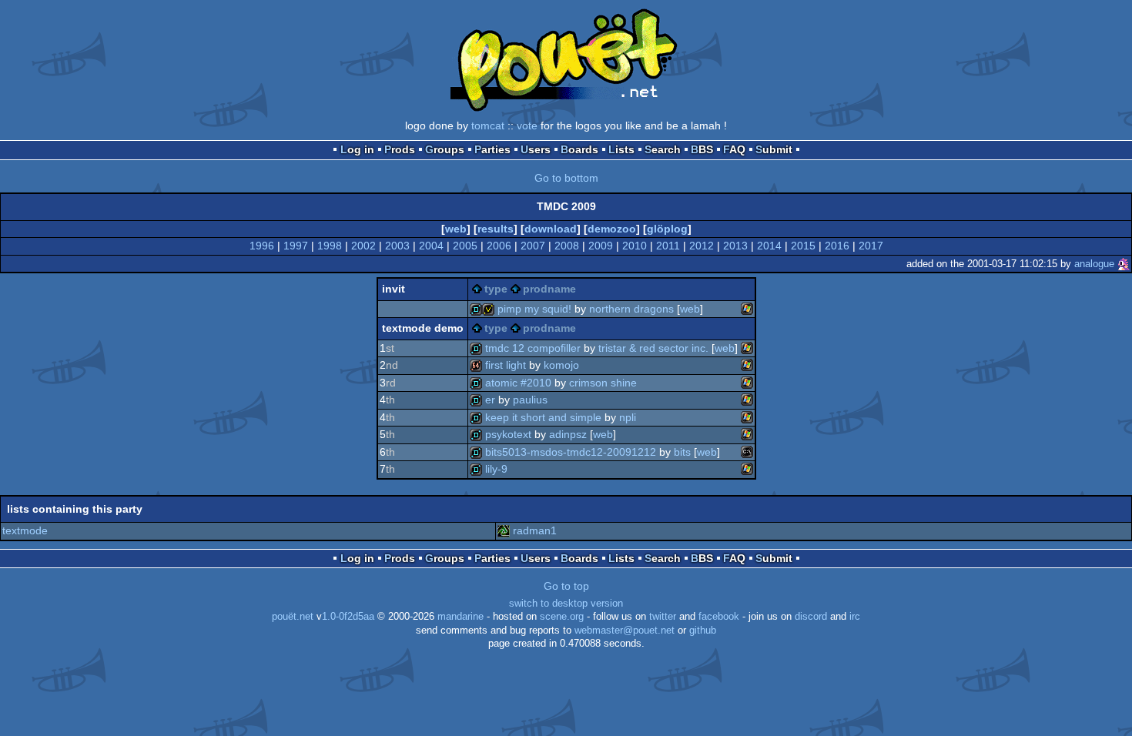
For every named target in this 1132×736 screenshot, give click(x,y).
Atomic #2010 (518, 382)
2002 (363, 245)
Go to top (566, 586)
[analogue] (1123, 263)
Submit (773, 149)
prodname (549, 289)
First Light (505, 365)
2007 (533, 245)
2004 (431, 245)
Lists (621, 149)
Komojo (561, 365)
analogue (1094, 263)
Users (536, 149)
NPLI (627, 417)
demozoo (612, 228)
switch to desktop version (566, 603)
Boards (579, 149)
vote (527, 125)
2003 (397, 245)
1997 (295, 245)
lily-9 (496, 469)
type (495, 289)
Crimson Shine (603, 382)
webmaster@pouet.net (624, 630)
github (702, 630)
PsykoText (508, 434)
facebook (718, 616)
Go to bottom (566, 178)
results (495, 228)
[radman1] (503, 530)
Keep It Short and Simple (543, 417)
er (490, 399)
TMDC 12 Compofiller (533, 348)
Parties (492, 149)
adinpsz (568, 434)
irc (854, 616)
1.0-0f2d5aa (348, 616)
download (550, 228)
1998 (329, 245)
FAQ (734, 149)
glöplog (667, 228)
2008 (566, 245)
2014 (769, 245)
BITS (682, 452)
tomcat (487, 125)
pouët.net (292, 616)
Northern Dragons (631, 309)
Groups (444, 149)
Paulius (530, 399)
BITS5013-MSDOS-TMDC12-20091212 (570, 452)
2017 (871, 245)
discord (811, 616)
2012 (701, 245)
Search (663, 149)
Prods (399, 149)
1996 (262, 245)
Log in (357, 149)
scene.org (562, 616)
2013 (735, 245)
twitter (662, 616)
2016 (837, 245)
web (456, 228)
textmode (25, 530)
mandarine (460, 616)
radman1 (535, 530)
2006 (499, 245)
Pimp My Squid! (534, 309)
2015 (803, 245)
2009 (600, 245)
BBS (702, 149)
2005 (465, 245)
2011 (668, 245)
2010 (634, 245)
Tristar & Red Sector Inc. (653, 348)
